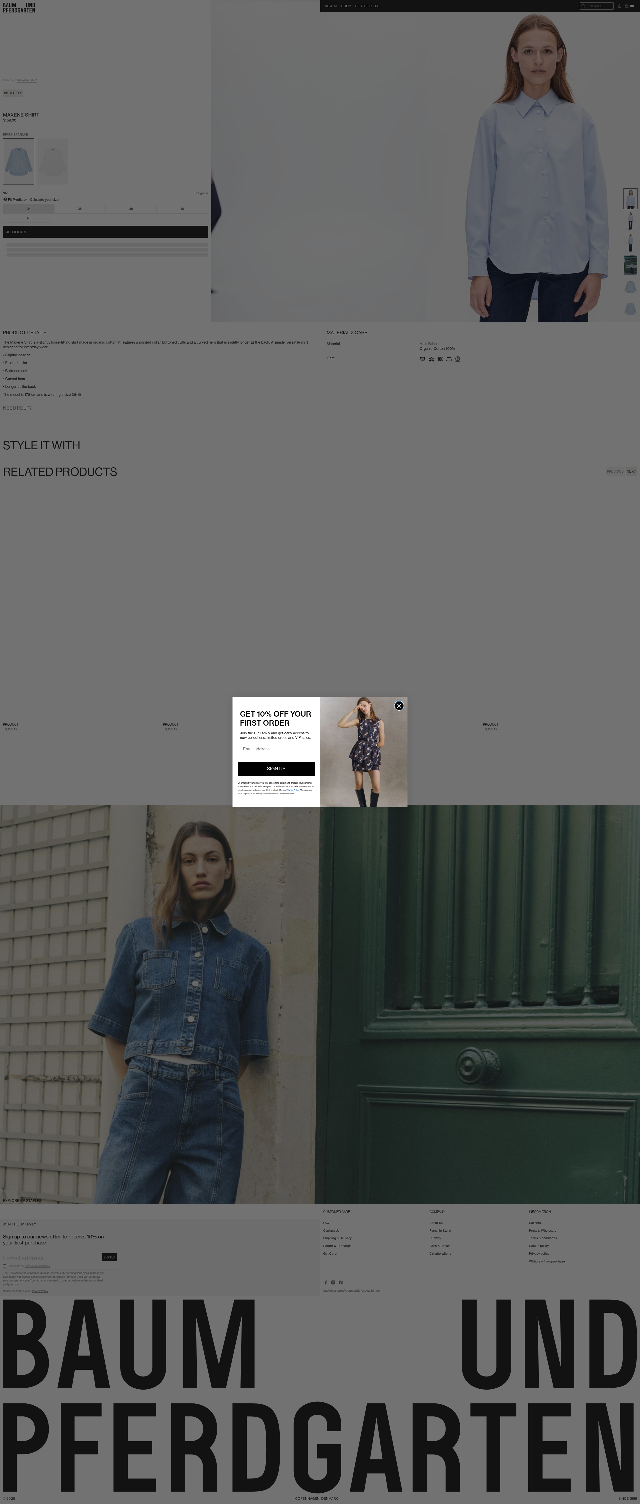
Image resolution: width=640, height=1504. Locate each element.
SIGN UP (276, 769)
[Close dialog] (399, 705)
